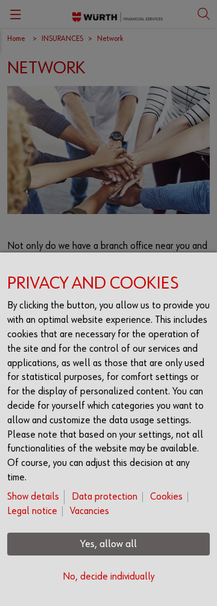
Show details (33, 497)
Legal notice (32, 511)
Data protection (104, 497)
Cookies (166, 497)
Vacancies (89, 511)
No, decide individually (108, 577)
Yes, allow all (108, 544)
